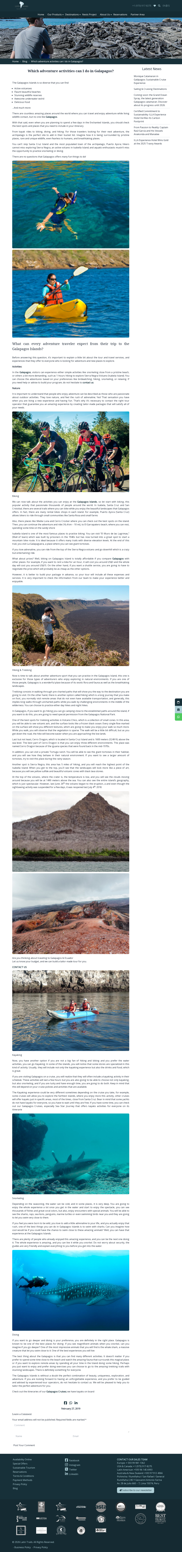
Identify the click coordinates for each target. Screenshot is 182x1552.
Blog (24, 61)
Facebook (74, 1460)
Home (41, 14)
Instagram (74, 1465)
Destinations (72, 14)
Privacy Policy (20, 1484)
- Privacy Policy (40, 1547)
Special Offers (20, 1463)
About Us (105, 14)
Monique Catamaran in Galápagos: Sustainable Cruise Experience (150, 80)
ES (168, 5)
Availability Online (22, 1459)
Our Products (54, 14)
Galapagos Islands (87, 501)
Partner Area (137, 14)
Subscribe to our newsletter (137, 1490)
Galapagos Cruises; (56, 1391)
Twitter (73, 1469)
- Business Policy (22, 1547)
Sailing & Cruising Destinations (150, 89)
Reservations (120, 14)
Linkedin (73, 1474)
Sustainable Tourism (24, 1467)
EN (164, 5)
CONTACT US (19, 967)
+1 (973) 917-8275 (141, 5)
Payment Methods (22, 1480)
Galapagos (51, 116)
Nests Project (89, 14)
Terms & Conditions (23, 1476)
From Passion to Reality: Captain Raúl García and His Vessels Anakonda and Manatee (151, 131)
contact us (88, 382)
